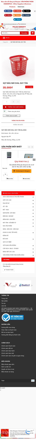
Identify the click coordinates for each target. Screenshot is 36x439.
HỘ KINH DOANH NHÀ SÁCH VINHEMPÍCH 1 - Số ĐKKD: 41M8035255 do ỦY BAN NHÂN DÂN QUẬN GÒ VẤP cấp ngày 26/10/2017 (17, 309)
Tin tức (3, 303)
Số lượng (6, 98)
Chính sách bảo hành (7, 351)
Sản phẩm (4, 301)
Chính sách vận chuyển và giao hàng (12, 355)
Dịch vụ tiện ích (6, 367)
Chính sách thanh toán (8, 346)
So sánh (2, 388)
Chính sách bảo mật (7, 353)
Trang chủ (4, 298)
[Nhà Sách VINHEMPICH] (18, 27)
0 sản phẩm (8, 264)
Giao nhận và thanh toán (9, 330)
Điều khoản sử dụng (7, 371)
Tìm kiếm (24, 33)
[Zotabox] (0, 390)
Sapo (2, 380)
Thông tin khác (18, 124)
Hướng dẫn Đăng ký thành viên (10, 335)
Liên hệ (3, 306)
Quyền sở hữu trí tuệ (7, 369)
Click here (21, 6)
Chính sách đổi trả (7, 348)
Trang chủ (5, 42)
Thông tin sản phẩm (18, 120)
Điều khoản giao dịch (7, 364)
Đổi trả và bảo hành (7, 332)
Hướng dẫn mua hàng (8, 327)
